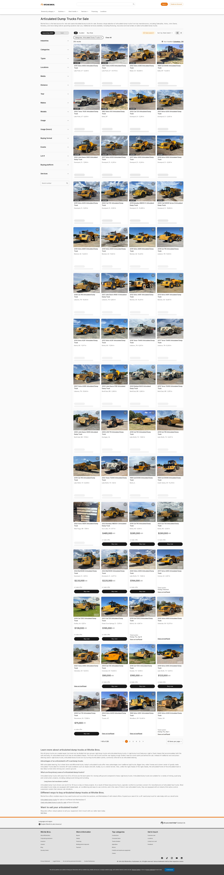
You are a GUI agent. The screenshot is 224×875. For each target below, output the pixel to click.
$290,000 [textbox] (163, 533)
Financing (95, 11)
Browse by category (47, 11)
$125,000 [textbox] (163, 675)
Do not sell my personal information (72, 861)
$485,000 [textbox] (107, 533)
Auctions (61, 11)
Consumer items (116, 838)
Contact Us (181, 823)
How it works (72, 11)
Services (84, 11)
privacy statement (150, 869)
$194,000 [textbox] (135, 580)
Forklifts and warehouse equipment (121, 850)
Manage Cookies (136, 869)
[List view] (181, 32)
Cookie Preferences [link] (89, 861)
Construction (115, 835)
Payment (78, 847)
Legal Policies (56, 861)
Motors (114, 847)
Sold (62, 33)
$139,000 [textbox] (79, 628)
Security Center (45, 850)
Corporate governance (46, 838)
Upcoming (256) (47, 33)
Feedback (150, 844)
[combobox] (165, 32)
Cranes (114, 853)
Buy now (114, 544)
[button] (148, 32)
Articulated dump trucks (49, 800)
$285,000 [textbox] (135, 533)
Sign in (164, 4)
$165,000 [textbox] (107, 628)
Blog (42, 847)
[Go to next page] (143, 741)
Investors (43, 841)
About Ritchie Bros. (45, 835)
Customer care (151, 835)
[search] (67, 183)
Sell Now (44, 813)
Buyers (78, 835)
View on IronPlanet (164, 592)
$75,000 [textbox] (78, 723)
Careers (43, 844)
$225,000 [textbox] (79, 580)
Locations (103, 11)
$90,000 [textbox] (106, 675)
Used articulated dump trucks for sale (53, 802)
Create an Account (176, 4)
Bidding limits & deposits (82, 844)
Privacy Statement (45, 861)
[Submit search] (134, 4)
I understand (169, 869)
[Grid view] (177, 32)
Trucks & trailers (116, 841)
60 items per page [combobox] (174, 741)
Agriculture (115, 844)
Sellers (78, 838)
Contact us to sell (152, 841)
